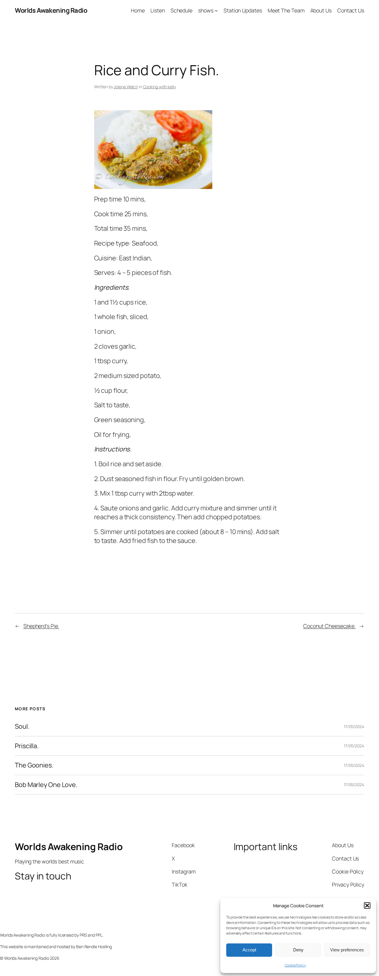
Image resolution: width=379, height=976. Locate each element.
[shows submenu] (216, 10)
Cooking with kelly (159, 86)
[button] (367, 905)
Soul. (22, 726)
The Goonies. (34, 765)
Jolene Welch (126, 86)
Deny (298, 949)
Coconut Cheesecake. (329, 625)
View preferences (347, 949)
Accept (249, 949)
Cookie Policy (295, 965)
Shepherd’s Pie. (41, 625)
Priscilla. (27, 745)
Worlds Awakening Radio (51, 10)
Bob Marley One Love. (46, 784)
